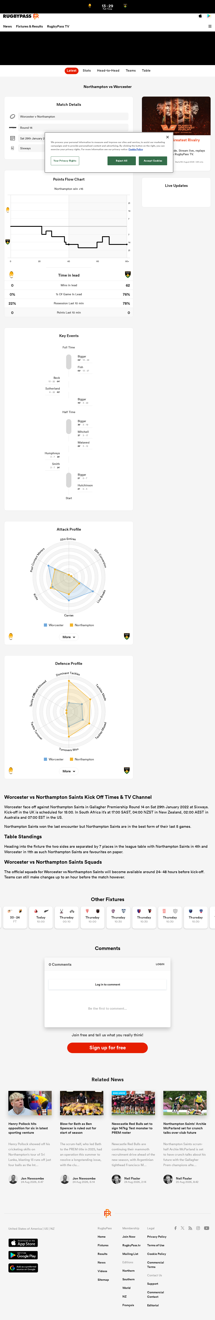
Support (152, 1284)
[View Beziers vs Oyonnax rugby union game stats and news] (144, 918)
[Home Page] (21, 16)
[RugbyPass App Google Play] (38, 1256)
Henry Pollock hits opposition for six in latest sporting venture (28, 1128)
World (126, 1288)
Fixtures (103, 1245)
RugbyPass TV (58, 26)
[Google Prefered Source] (38, 1268)
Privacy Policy (156, 1237)
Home (102, 1237)
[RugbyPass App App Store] (38, 1243)
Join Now (128, 1237)
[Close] (167, 137)
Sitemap (103, 1280)
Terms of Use (155, 1245)
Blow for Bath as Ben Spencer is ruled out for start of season (78, 1128)
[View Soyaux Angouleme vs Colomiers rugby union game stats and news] (118, 918)
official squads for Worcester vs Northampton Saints (58, 871)
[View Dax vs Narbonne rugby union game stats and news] (170, 918)
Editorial (153, 1305)
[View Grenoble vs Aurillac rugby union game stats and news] (196, 918)
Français (128, 1305)
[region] (109, 152)
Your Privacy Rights (65, 160)
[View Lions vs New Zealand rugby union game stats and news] (41, 918)
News (7, 26)
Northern (128, 1271)
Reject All (121, 160)
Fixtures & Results (29, 26)
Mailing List (130, 1254)
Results (102, 1254)
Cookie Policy (156, 1254)
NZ (124, 1296)
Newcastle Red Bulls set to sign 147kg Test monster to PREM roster (132, 1128)
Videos (102, 1271)
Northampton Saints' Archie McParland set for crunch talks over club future (184, 1128)
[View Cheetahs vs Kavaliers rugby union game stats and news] (15, 918)
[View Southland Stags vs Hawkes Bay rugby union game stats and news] (67, 918)
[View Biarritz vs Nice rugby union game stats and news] (92, 918)
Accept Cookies (153, 160)
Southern (128, 1279)
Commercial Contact (155, 1294)
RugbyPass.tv (131, 1245)
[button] (210, 26)
